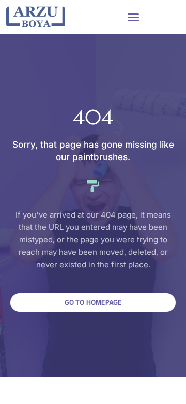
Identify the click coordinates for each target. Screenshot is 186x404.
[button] (133, 17)
